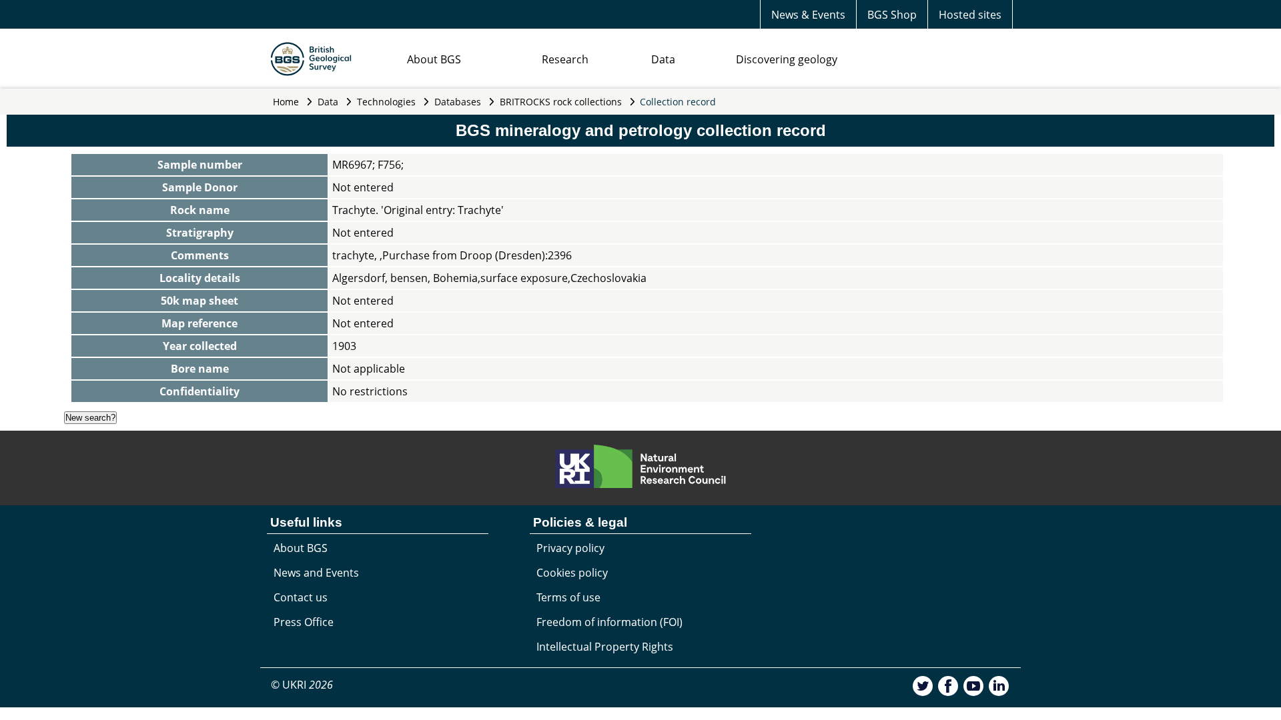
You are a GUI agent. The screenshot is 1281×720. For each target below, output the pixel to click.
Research (565, 59)
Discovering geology (786, 59)
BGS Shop (892, 14)
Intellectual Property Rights (604, 646)
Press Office (304, 622)
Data (663, 59)
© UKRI (302, 684)
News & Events (808, 14)
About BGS (434, 59)
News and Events (316, 572)
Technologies (386, 101)
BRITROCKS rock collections (561, 101)
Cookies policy (572, 572)
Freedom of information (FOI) (609, 622)
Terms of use (568, 597)
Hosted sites (970, 14)
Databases (457, 101)
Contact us (301, 597)
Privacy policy (570, 548)
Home (286, 101)
